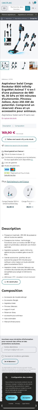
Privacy (17, 403)
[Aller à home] (2, 18)
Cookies (11, 403)
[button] (35, 65)
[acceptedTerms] (3, 356)
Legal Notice (25, 403)
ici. (32, 160)
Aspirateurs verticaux (18, 181)
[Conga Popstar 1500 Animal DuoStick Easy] (10, 192)
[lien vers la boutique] (7, 3)
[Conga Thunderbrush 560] (30, 192)
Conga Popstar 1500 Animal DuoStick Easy (10, 203)
